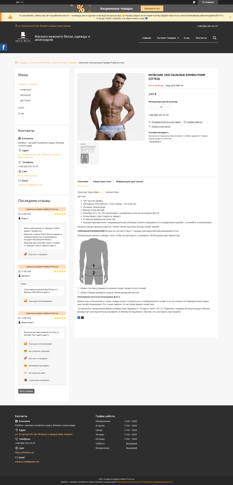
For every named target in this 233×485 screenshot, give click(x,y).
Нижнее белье (59, 62)
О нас (187, 38)
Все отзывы (26, 391)
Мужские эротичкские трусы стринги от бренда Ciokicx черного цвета (42, 244)
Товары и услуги (27, 62)
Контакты (201, 38)
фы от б (102, 192)
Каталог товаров (166, 38)
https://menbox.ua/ (27, 175)
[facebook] (79, 318)
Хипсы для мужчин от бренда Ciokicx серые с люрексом (42, 229)
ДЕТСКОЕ (25, 100)
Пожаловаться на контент (129, 482)
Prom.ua (131, 479)
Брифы (73, 62)
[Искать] (214, 38)
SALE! (21, 107)
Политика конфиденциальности (157, 482)
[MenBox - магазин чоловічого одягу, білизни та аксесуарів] (23, 38)
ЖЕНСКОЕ (25, 95)
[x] (82, 318)
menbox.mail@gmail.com (30, 185)
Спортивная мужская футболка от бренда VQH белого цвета (41, 290)
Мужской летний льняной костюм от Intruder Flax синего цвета (41, 333)
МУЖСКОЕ (44, 62)
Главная (146, 38)
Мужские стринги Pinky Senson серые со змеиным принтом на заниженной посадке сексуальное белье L (43, 237)
